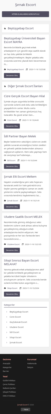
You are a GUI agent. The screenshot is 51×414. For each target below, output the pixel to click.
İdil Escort (14, 332)
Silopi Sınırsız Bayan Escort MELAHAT (21, 262)
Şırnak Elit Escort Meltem (20, 176)
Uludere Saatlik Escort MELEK (23, 217)
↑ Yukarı (25, 409)
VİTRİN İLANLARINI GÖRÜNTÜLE (25, 14)
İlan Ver (6, 371)
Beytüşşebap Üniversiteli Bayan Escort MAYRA (24, 40)
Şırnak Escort (25, 4)
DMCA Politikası (9, 396)
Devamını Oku (12, 75)
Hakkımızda (32, 363)
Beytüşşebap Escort (21, 28)
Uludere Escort (17, 327)
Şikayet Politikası (9, 392)
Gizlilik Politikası (9, 380)
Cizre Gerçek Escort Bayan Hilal (24, 96)
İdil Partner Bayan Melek (20, 136)
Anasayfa (6, 363)
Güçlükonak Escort (18, 322)
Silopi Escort (15, 337)
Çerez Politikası (9, 384)
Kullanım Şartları (9, 388)
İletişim (30, 367)
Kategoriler (7, 367)
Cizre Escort (15, 316)
